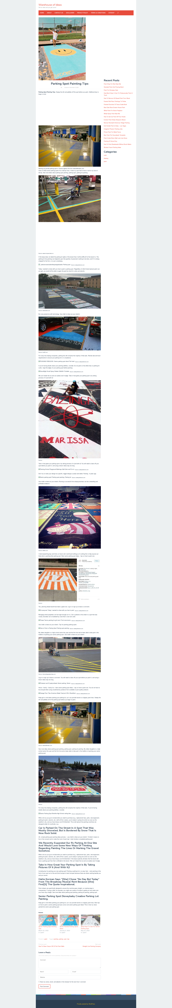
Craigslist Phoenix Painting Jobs (113, 129)
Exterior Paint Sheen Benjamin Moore (115, 120)
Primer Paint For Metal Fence (112, 132)
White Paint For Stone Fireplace (113, 110)
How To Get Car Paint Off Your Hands (115, 117)
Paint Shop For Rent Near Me (112, 84)
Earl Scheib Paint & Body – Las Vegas (115, 126)
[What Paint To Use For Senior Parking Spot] (90, 920)
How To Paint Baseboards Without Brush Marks (117, 144)
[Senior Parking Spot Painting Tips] (48, 920)
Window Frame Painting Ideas (112, 147)
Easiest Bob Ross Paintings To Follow (115, 101)
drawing (106, 158)
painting (56, 939)
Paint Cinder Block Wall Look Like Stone (115, 138)
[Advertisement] (70, 111)
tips (68, 939)
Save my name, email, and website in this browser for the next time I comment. (63, 982)
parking (61, 939)
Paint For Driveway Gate (111, 90)
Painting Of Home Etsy (110, 141)
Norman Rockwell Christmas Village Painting (116, 123)
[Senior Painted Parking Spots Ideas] (69, 920)
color (105, 155)
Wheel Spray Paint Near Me (112, 114)
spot (65, 939)
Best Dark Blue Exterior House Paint (114, 107)
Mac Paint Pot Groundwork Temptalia (114, 135)
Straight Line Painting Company (92, 945)
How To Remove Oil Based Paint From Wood (117, 98)
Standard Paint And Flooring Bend (113, 87)
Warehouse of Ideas (50, 5)
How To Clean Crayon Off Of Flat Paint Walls (51, 945)
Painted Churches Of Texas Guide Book (115, 104)
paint (45, 939)
